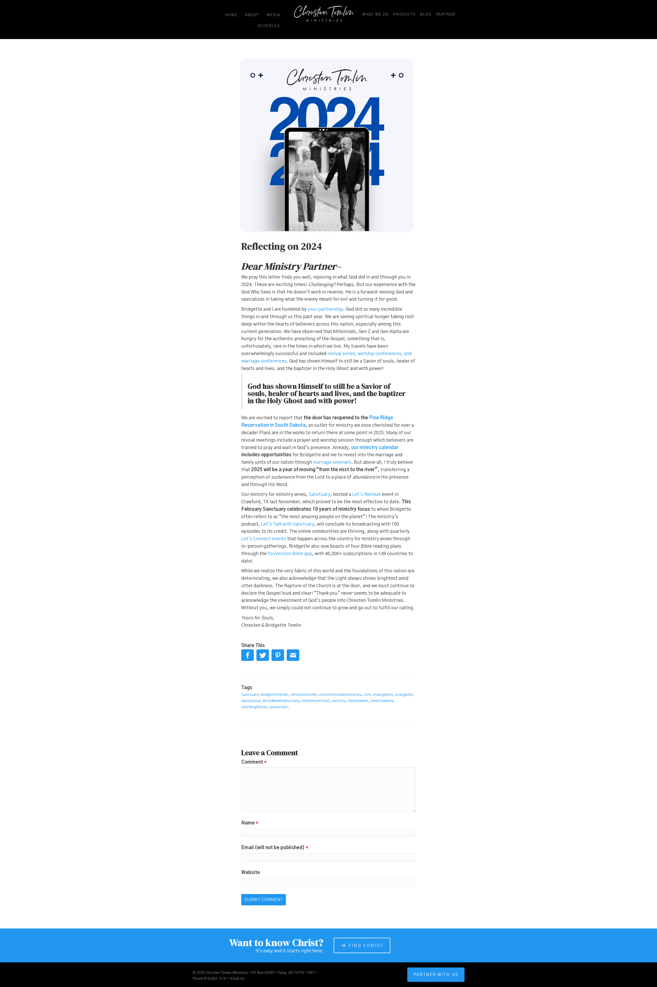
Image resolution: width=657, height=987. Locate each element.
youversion (279, 707)
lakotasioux (250, 701)
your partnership (325, 309)
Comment (254, 762)
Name (249, 823)
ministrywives (381, 701)
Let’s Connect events (263, 539)
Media (273, 15)
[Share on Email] (293, 655)
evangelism (383, 695)
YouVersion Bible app (289, 554)
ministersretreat (316, 701)
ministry (338, 701)
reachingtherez (254, 707)
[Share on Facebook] (247, 655)
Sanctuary (319, 494)
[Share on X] (262, 655)
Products (404, 14)
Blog (425, 14)
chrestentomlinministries (340, 695)
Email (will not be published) (274, 848)
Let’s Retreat (366, 494)
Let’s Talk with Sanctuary (287, 524)
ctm (367, 695)
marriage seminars (332, 462)
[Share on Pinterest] (278, 655)
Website (250, 872)
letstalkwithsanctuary (281, 701)
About (252, 15)
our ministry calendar (374, 447)
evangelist (404, 695)
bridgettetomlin (274, 695)
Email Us (237, 979)
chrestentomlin (304, 695)
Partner (446, 14)
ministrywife (357, 701)
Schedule (269, 26)
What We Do (375, 14)
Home (231, 15)
